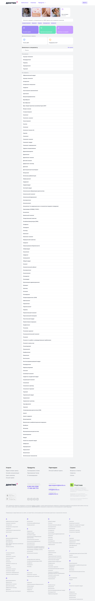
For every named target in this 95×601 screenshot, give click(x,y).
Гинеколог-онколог (11, 569)
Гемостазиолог (10, 558)
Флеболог (71, 568)
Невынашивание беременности (35, 584)
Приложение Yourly (33, 473)
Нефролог (29, 589)
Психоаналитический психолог (56, 568)
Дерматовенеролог (11, 580)
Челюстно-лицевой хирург (76, 585)
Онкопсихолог (51, 528)
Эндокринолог (73, 593)
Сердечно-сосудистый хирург (76, 525)
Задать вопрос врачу (12, 470)
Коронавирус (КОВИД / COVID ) (35, 549)
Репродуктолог (52, 592)
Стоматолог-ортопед (74, 530)
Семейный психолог (74, 523)
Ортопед (50, 537)
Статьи (72, 475)
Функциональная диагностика (77, 571)
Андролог (8, 528)
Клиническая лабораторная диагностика (34, 537)
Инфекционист (31, 525)
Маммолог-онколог (32, 574)
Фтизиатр (71, 569)
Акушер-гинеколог (11, 523)
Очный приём (10, 477)
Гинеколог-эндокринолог (12, 572)
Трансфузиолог (73, 545)
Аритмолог (9, 532)
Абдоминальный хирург (12, 521)
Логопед (29, 566)
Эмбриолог (72, 592)
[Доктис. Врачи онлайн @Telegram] (31, 499)
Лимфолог (29, 563)
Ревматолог (51, 586)
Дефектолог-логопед (11, 587)
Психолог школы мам (53, 575)
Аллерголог (9, 525)
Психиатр (50, 565)
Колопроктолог (31, 543)
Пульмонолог (51, 578)
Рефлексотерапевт (53, 593)
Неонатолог (30, 588)
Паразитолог (51, 550)
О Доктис (73, 473)
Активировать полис (33, 470)
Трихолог (71, 547)
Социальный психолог (75, 526)
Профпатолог (51, 563)
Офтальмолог (51, 544)
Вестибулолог (9, 542)
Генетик (8, 560)
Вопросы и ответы (75, 470)
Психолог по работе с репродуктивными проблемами (56, 573)
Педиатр (50, 554)
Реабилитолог (51, 585)
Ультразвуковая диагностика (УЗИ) (78, 553)
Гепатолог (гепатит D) (11, 563)
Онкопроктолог (52, 526)
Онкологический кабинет (54, 525)
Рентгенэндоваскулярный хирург (56, 590)
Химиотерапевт (73, 577)
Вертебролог (9, 540)
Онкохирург (51, 532)
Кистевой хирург (31, 534)
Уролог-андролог (73, 557)
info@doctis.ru (54, 489)
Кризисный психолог (32, 553)
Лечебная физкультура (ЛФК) (34, 561)
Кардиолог (30, 531)
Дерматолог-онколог (11, 584)
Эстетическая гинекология (76, 599)
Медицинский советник (33, 576)
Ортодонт (50, 535)
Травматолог (72, 542)
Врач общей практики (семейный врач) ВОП (14, 544)
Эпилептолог (72, 597)
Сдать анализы (10, 475)
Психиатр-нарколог (53, 566)
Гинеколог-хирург (10, 570)
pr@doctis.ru (53, 494)
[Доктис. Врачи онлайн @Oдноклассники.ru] (34, 499)
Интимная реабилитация (33, 523)
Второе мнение (10, 546)
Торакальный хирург (74, 540)
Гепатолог (8, 561)
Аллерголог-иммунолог (12, 526)
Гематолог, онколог (11, 556)
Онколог (50, 523)
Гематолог (8, 554)
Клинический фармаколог (33, 541)
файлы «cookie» (36, 505)
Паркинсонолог (52, 552)
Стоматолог (72, 528)
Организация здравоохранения (56, 533)
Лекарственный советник (33, 559)
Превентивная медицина (54, 561)
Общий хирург (52, 521)
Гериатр (8, 565)
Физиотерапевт (73, 563)
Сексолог (71, 521)
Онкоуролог (51, 530)
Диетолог (8, 589)
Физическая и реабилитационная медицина (77, 565)
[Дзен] (28, 499)
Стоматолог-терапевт (74, 532)
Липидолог (30, 564)
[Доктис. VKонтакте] (37, 499)
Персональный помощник (55, 558)
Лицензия (72, 493)
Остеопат (50, 539)
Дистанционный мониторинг (13, 591)
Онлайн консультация (12, 473)
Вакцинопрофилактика (12, 538)
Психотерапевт (52, 577)
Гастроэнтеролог (10, 552)
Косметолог (30, 551)
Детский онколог (10, 585)
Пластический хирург (53, 559)
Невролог (29, 582)
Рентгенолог (51, 588)
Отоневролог (51, 541)
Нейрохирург (30, 586)
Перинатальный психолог (54, 556)
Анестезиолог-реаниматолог (13, 530)
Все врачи (70, 47)
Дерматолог (9, 582)
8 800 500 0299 (32, 486)
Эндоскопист (72, 595)
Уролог (71, 555)
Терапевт (71, 538)
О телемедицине (32, 475)
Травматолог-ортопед (74, 543)
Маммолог (29, 572)
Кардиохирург (30, 533)
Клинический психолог (33, 539)
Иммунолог (30, 521)
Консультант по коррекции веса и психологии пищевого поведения (35, 547)
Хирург (71, 579)
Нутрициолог (30, 591)
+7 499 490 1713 (32, 488)
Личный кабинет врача (55, 470)
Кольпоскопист (31, 544)
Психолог (50, 570)
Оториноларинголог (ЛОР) (55, 542)
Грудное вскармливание (12, 574)
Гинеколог (8, 567)
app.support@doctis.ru (57, 485)
